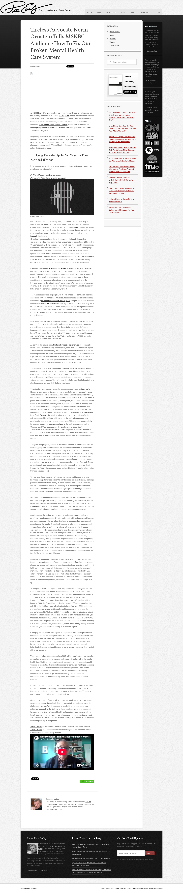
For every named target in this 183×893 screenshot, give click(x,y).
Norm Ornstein (39, 174)
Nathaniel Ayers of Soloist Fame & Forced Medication (121, 200)
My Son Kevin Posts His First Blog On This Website (91, 858)
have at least (73, 324)
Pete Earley (45, 7)
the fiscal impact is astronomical (66, 344)
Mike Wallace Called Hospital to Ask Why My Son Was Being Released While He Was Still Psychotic (122, 169)
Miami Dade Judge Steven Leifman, (53, 124)
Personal (113, 38)
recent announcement (57, 268)
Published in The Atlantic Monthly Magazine (48, 177)
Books (112, 35)
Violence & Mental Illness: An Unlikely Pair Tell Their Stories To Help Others (121, 180)
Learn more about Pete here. (37, 870)
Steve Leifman (55, 174)
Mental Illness (115, 32)
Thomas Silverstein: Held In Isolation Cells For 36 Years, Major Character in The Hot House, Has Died (122, 150)
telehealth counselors (41, 506)
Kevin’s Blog (114, 45)
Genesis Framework (140, 888)
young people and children (74, 227)
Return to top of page (29, 888)
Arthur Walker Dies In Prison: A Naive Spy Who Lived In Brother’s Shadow (122, 159)
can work (86, 388)
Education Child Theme (123, 888)
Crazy (56, 804)
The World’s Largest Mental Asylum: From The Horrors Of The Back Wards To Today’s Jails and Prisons (122, 139)
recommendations (55, 424)
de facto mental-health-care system (55, 300)
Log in (160, 888)
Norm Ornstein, (43, 112)
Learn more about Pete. (54, 809)
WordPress (153, 888)
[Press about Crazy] (122, 96)
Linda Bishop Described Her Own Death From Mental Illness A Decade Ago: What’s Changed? (122, 128)
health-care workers (40, 230)
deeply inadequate (39, 236)
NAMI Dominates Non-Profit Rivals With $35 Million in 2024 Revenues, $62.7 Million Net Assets (91, 870)
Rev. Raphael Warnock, (40, 142)
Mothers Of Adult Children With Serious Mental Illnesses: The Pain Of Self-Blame (121, 210)
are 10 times (52, 303)
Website (112, 42)
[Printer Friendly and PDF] (87, 782)
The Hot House (56, 846)
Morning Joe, (64, 115)
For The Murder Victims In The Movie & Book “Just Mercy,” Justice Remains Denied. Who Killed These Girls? (122, 116)
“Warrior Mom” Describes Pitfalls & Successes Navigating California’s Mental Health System (121, 190)
